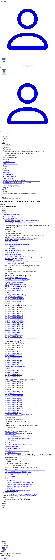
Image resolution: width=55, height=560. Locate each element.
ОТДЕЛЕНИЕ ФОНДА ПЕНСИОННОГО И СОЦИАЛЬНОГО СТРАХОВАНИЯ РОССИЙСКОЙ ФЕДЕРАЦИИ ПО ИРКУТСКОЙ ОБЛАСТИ (21, 181)
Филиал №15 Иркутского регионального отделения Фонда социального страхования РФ (14, 180)
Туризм (4, 148)
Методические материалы (6, 191)
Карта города (5, 136)
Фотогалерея (3, 548)
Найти (8, 133)
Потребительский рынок (6, 147)
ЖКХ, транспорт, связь (6, 170)
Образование (5, 166)
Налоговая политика (6, 159)
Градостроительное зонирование (7, 171)
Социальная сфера (4, 163)
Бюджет (4, 156)
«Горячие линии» (5, 184)
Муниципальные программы (7, 145)
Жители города (5, 137)
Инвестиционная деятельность (7, 149)
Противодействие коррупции (5, 189)
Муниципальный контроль (6, 172)
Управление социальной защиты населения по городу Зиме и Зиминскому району (13, 183)
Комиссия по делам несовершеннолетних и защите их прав (10, 164)
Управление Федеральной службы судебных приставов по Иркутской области (13, 186)
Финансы (3, 154)
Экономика (3, 143)
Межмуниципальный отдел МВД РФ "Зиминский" (9, 176)
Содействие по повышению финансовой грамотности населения (11, 173)
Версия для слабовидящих (4, 1)
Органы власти (4, 541)
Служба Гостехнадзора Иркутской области (8, 178)
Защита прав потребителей (6, 150)
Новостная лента (4, 549)
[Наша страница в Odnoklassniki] (0, 557)
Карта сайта (3, 550)
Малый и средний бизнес (6, 146)
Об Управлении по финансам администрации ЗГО (9, 155)
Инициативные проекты (5, 547)
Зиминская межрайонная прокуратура (8, 174)
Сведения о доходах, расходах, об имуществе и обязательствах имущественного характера (14, 192)
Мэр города (4, 140)
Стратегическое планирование (7, 144)
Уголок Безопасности (6, 188)
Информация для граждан (5, 197)
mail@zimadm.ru (11, 0)
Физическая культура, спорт (6, 165)
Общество (4, 168)
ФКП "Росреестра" (5, 187)
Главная (3, 196)
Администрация (5, 141)
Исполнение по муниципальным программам (9, 162)
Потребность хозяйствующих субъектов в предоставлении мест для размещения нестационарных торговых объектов (18, 153)
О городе (3, 540)
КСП (4, 142)
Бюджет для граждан (6, 161)
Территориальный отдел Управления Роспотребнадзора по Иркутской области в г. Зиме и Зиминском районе (17, 182)
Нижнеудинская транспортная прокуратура (8, 175)
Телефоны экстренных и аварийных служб (8, 179)
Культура (4, 167)
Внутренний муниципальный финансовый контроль (10, 157)
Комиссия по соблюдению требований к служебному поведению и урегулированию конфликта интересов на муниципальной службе (20, 193)
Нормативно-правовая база (6, 160)
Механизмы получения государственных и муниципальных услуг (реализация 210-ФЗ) (14, 185)
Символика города (5, 138)
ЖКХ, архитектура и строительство (6, 169)
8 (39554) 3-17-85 (5, 0)
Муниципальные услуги (5, 545)
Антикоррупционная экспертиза (7, 190)
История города (5, 135)
